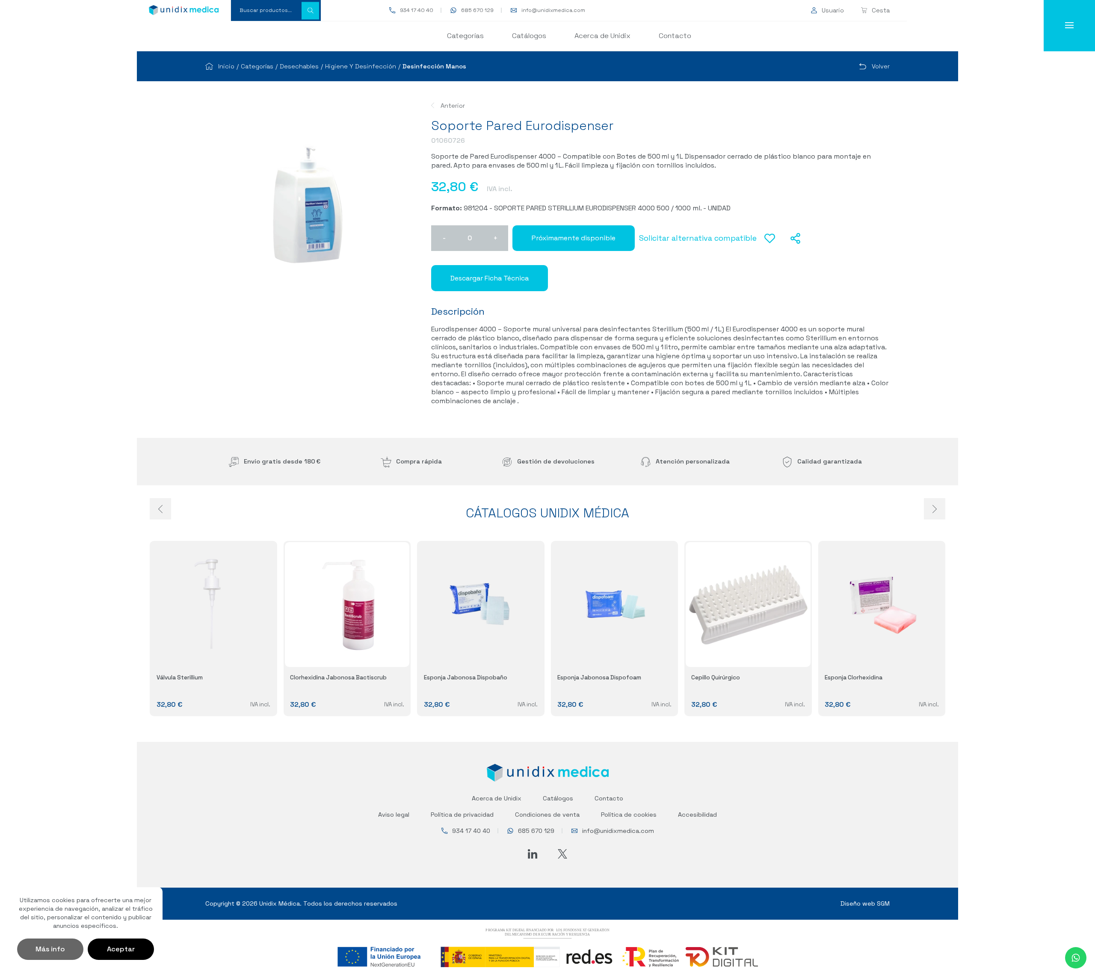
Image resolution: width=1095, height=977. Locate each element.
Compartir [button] (795, 238)
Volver (881, 66)
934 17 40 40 (416, 10)
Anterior (453, 106)
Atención (693, 461)
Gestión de (556, 461)
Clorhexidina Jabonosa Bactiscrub (338, 677)
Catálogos (529, 35)
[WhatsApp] (1075, 957)
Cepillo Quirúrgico (715, 677)
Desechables (299, 66)
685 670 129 (477, 10)
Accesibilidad (697, 814)
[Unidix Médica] (184, 10)
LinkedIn (532, 854)
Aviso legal (393, 814)
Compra (419, 461)
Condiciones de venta (547, 814)
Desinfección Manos (434, 66)
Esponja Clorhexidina (853, 677)
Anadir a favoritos (769, 243)
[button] (310, 10)
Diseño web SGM (865, 903)
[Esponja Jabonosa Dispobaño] (480, 604)
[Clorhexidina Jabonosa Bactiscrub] (347, 604)
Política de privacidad (462, 814)
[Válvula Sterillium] (213, 604)
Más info (50, 949)
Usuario (833, 10)
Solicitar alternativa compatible (698, 238)
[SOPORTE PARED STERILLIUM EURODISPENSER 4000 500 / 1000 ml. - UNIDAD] (308, 205)
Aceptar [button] (121, 949)
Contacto (675, 35)
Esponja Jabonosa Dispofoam (599, 677)
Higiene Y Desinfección (360, 66)
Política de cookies (629, 814)
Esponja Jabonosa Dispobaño (465, 677)
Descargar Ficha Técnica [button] (489, 278)
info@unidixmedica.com (553, 10)
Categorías (465, 35)
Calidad (829, 461)
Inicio (226, 66)
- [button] (444, 237)
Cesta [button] (881, 10)
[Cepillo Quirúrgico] (748, 604)
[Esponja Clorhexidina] (882, 604)
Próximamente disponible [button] (574, 237)
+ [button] (495, 237)
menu (1069, 25)
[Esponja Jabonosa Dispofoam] (614, 604)
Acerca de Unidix (602, 35)
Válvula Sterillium (180, 677)
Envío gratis (282, 461)
